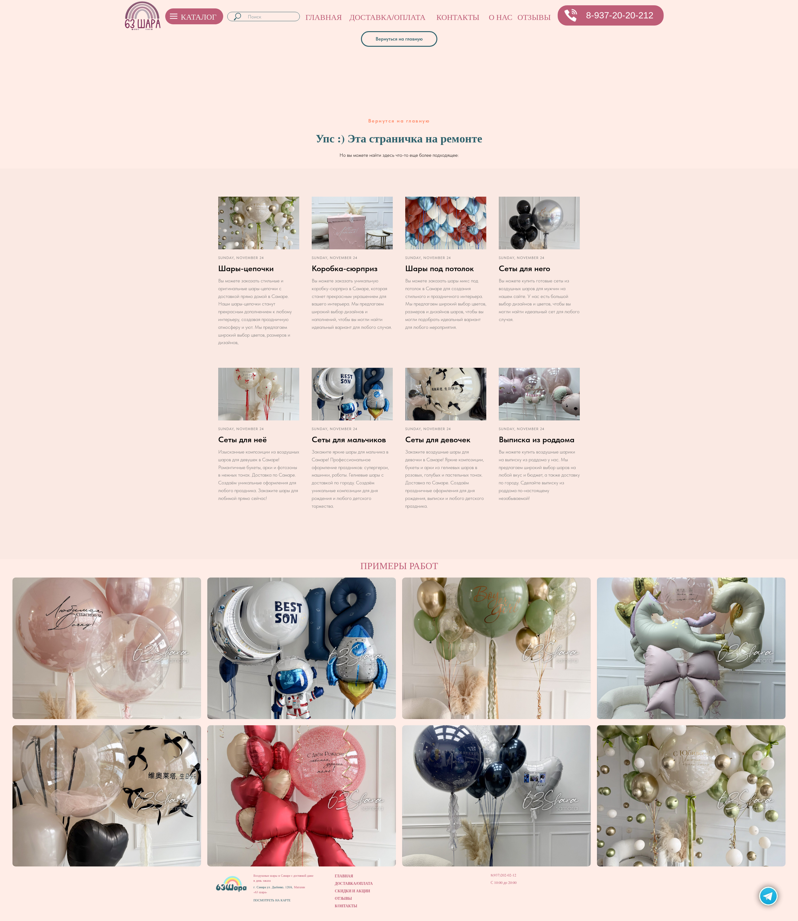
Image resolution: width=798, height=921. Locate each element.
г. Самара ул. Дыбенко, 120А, (273, 887)
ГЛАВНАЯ (323, 17)
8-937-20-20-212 (619, 15)
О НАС (500, 17)
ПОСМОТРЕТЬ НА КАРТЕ (272, 900)
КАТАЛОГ (198, 17)
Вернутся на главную (399, 121)
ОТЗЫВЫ (534, 17)
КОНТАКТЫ (457, 17)
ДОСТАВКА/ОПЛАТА (387, 17)
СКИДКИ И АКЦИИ (352, 891)
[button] (571, 15)
